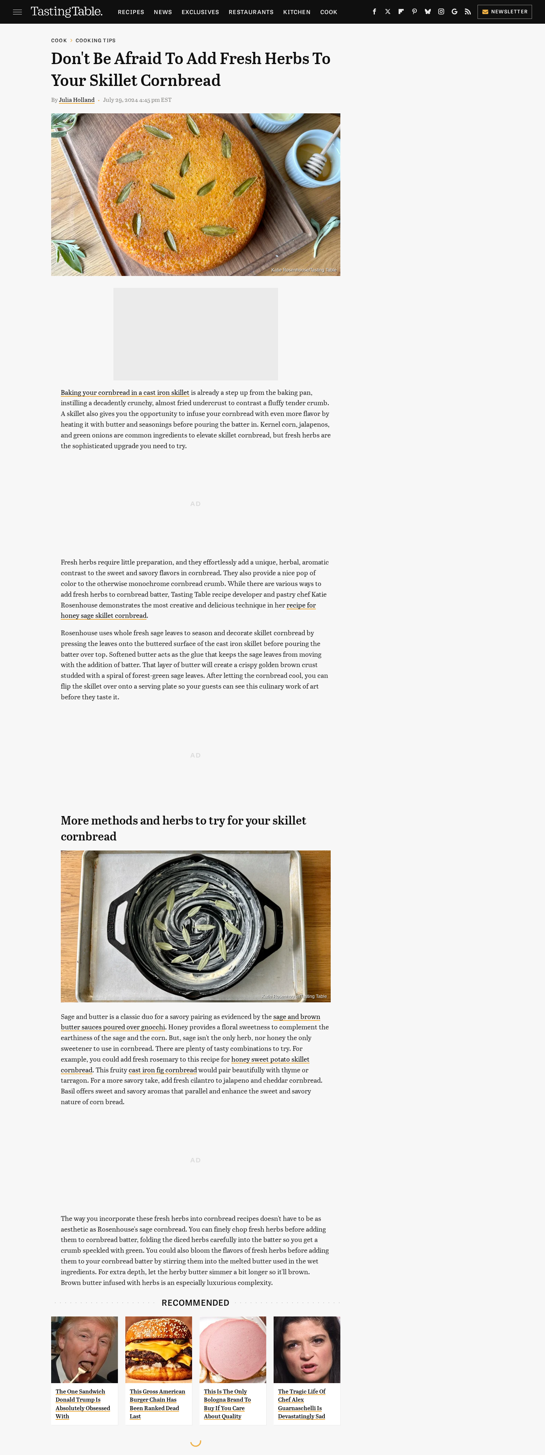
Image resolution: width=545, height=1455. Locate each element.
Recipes (131, 11)
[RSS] (468, 13)
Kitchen (296, 11)
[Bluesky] (428, 13)
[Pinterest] (414, 13)
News (163, 11)
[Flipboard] (401, 13)
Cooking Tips (96, 40)
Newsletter (509, 11)
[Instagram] (441, 13)
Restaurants (251, 11)
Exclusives (200, 11)
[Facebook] (374, 13)
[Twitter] (388, 13)
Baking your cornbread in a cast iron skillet (125, 392)
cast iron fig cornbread (163, 1069)
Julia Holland (77, 99)
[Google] (454, 13)
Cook (329, 11)
